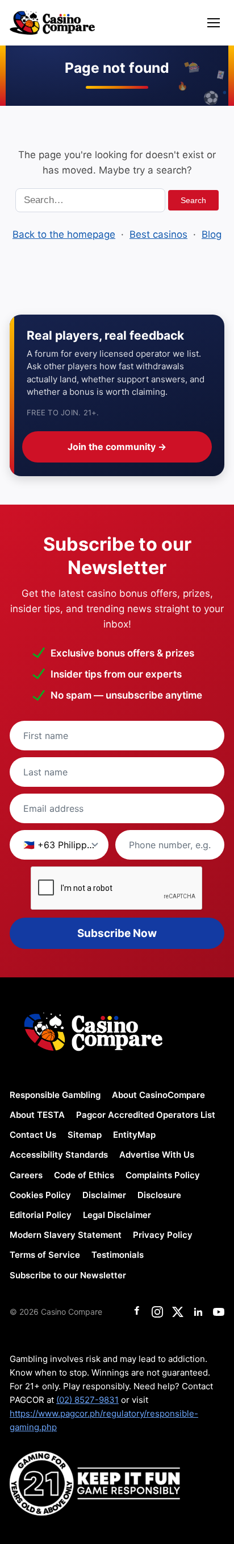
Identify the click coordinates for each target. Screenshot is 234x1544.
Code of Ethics (84, 1175)
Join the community (117, 446)
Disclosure (159, 1195)
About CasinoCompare (158, 1094)
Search (193, 200)
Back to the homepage (63, 234)
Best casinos (158, 234)
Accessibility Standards (59, 1154)
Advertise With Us (156, 1154)
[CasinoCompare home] (52, 23)
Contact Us (33, 1134)
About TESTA (37, 1114)
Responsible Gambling (55, 1094)
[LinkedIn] (198, 1312)
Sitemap (85, 1134)
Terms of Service (45, 1254)
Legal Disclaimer (117, 1214)
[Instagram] (157, 1312)
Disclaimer (104, 1195)
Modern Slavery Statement (66, 1234)
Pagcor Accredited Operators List (145, 1114)
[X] (177, 1312)
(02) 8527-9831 (87, 1399)
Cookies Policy (40, 1195)
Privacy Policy (163, 1234)
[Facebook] (137, 1312)
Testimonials (117, 1254)
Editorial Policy (41, 1214)
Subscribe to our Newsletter (68, 1275)
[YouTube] (218, 1312)
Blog (212, 234)
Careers (26, 1175)
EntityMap (134, 1134)
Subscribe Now (117, 933)
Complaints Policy (163, 1175)
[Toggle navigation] (213, 23)
